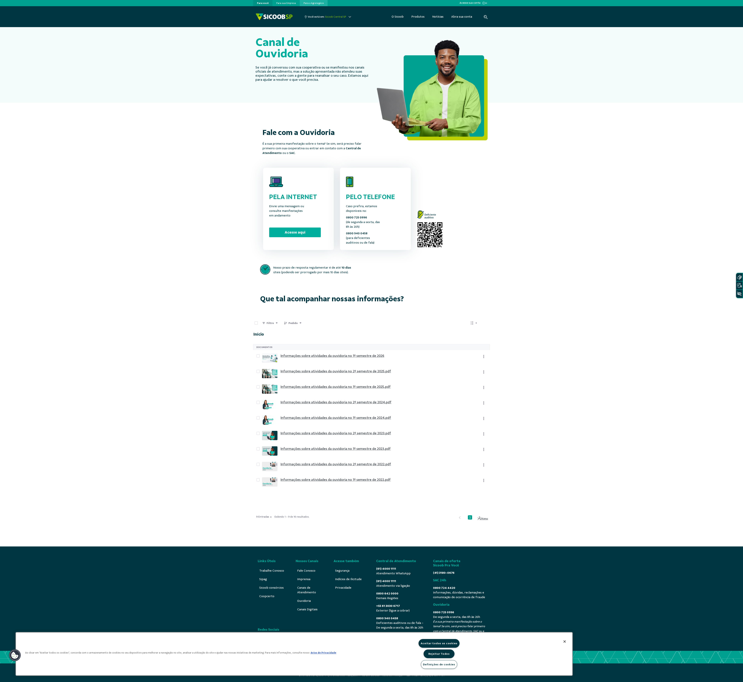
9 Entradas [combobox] (262, 516)
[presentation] (262, 3)
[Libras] (739, 277)
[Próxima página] (482, 518)
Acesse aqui (295, 232)
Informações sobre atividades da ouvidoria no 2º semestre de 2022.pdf (336, 464)
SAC (292, 153)
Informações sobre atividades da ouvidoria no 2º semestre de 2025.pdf (336, 371)
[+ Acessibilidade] (739, 294)
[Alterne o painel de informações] (485, 323)
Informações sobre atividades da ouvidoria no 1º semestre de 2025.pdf (336, 387)
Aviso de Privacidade (323, 652)
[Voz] (739, 285)
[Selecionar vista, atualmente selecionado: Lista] (474, 323)
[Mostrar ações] (484, 356)
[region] (294, 654)
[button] (15, 655)
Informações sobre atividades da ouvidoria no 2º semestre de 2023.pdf (336, 433)
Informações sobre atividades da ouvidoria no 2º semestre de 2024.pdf (336, 402)
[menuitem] (262, 3)
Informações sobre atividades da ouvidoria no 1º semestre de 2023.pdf (336, 449)
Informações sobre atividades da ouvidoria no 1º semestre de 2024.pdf (336, 418)
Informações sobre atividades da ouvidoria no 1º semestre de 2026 (332, 356)
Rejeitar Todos (439, 653)
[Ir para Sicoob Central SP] (274, 16)
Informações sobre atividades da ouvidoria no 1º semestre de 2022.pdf (336, 480)
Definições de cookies (439, 664)
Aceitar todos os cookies (439, 643)
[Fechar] (564, 641)
